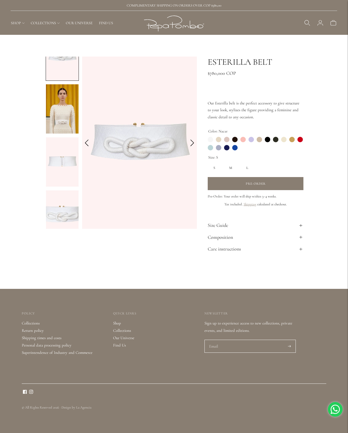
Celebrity (243, 139)
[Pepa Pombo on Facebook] (25, 392)
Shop (117, 323)
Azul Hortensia (226, 147)
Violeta (251, 139)
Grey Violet (218, 147)
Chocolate (235, 139)
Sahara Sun (292, 139)
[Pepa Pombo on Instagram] (31, 392)
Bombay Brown (226, 139)
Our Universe (123, 337)
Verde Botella (210, 147)
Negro (267, 139)
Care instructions (224, 249)
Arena (259, 139)
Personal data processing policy (47, 345)
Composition (220, 237)
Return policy (33, 330)
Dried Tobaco (218, 139)
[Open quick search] (307, 23)
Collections (31, 323)
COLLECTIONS (43, 23)
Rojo (300, 139)
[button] (62, 109)
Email (214, 340)
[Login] (320, 23)
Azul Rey (235, 147)
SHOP (16, 23)
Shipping (250, 204)
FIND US (106, 23)
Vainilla (284, 139)
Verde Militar (275, 139)
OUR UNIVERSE (79, 23)
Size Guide (218, 225)
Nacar (210, 139)
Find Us (119, 345)
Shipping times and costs (41, 337)
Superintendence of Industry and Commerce (57, 352)
